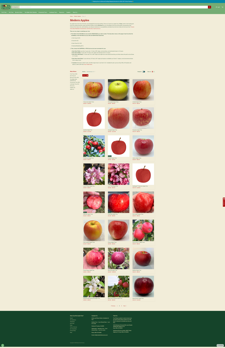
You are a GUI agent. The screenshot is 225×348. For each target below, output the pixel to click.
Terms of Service (73, 327)
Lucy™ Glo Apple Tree (113, 186)
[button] (218, 7)
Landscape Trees (53, 12)
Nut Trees (11, 12)
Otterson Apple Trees (88, 214)
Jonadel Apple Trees (137, 102)
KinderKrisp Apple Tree (88, 158)
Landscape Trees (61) (74, 84)
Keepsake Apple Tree (137, 130)
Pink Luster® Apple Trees (89, 242)
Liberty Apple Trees (137, 158)
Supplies (68, 12)
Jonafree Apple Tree (87, 130)
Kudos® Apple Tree (112, 158)
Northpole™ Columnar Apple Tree (140, 186)
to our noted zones (88, 64)
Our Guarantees (73, 328)
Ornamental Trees (43, 12)
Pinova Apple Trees (112, 242)
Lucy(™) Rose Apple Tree (89, 186)
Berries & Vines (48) (74, 77)
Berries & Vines (18, 12)
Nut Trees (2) (73, 75)
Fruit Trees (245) (73, 74)
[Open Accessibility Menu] (2, 345)
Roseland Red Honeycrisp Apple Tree (91, 298)
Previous (113, 306)
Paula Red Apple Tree (113, 214)
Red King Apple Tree (112, 270)
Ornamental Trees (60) (75, 82)
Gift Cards (72, 323)
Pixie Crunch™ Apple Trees (139, 242)
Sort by (83, 71)
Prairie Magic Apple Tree (88, 270)
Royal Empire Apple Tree (138, 298)
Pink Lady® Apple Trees (138, 214)
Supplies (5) (72, 87)
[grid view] (152, 72)
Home (71, 16)
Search (71, 318)
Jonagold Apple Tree (112, 130)
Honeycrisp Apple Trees (88, 102)
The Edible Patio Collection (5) (73, 80)
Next (124, 306)
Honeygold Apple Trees (113, 102)
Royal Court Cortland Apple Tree (115, 298)
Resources (61, 12)
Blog (71, 332)
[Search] (209, 7)
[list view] (154, 72)
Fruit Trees (4, 12)
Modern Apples (77, 16)
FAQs (71, 325)
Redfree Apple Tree (137, 270)
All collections (73, 320)
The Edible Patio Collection (31, 12)
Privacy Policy (73, 330)
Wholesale (72, 321)
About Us (75, 12)
